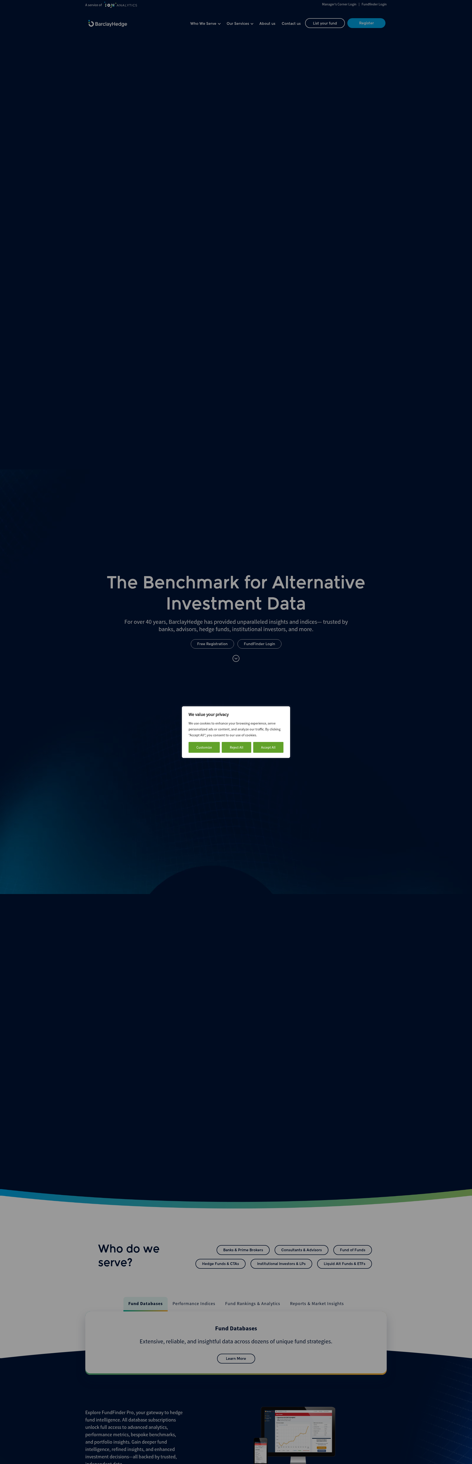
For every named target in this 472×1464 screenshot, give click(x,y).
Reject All (236, 747)
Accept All (268, 747)
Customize (204, 747)
